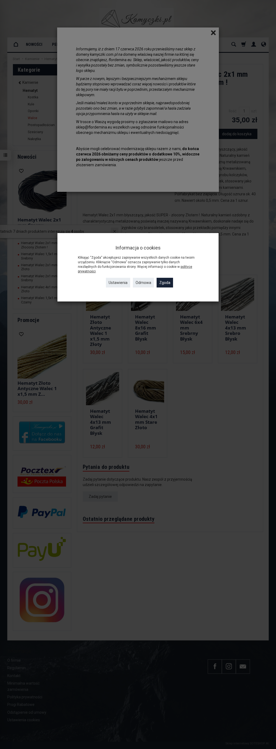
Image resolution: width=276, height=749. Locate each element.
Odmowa (143, 282)
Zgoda (164, 282)
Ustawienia (118, 282)
